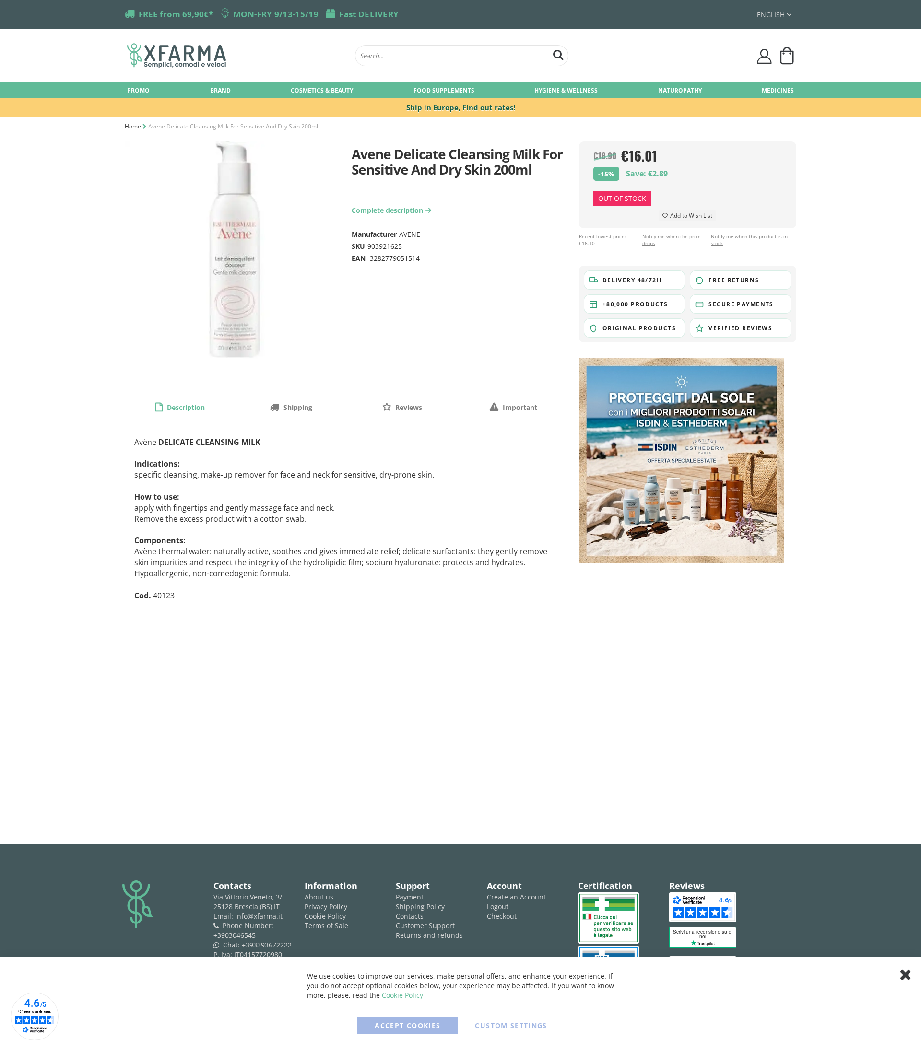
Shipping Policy (420, 906)
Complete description (390, 210)
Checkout (502, 916)
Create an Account (516, 896)
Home (133, 126)
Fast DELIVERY (369, 14)
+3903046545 (234, 935)
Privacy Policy (326, 906)
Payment (410, 896)
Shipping (297, 407)
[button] (774, 14)
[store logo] (236, 55)
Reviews (407, 407)
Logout (497, 906)
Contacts (410, 916)
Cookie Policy (325, 916)
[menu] (460, 90)
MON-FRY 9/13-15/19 (276, 14)
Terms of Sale (326, 925)
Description (185, 407)
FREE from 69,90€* (176, 14)
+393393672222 (267, 944)
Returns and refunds (429, 935)
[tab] (180, 407)
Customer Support (425, 925)
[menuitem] (138, 89)
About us (319, 896)
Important (519, 407)
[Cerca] (558, 54)
